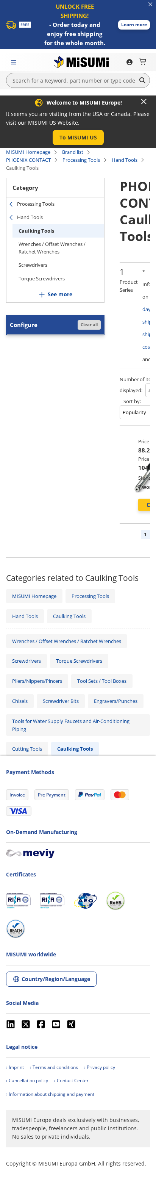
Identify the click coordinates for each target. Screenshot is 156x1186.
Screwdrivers (33, 264)
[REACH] (15, 928)
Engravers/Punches (115, 701)
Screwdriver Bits (61, 701)
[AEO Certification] (85, 900)
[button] (134, 25)
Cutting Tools (27, 748)
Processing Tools (81, 159)
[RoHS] (115, 900)
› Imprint (15, 1067)
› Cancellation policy (27, 1080)
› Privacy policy (99, 1067)
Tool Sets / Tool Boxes (101, 680)
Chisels (20, 701)
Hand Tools (124, 159)
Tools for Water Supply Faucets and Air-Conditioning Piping (70, 725)
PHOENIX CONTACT (28, 159)
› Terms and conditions (54, 1067)
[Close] (144, 101)
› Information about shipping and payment (50, 1094)
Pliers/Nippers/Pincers (37, 680)
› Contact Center (71, 1080)
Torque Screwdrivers (42, 278)
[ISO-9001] (18, 900)
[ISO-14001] (52, 900)
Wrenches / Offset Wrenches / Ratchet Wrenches (52, 248)
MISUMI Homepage (28, 152)
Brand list (72, 152)
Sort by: (132, 401)
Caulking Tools (36, 230)
